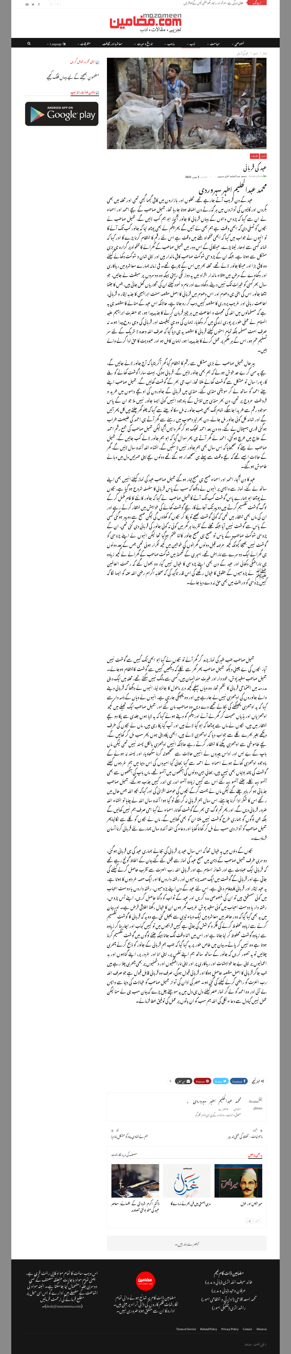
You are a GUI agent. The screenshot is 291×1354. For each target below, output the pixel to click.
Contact (247, 1328)
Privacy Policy (230, 1328)
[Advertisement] (187, 620)
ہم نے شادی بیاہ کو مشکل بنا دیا (129, 1136)
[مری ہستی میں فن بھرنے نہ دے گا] (187, 1181)
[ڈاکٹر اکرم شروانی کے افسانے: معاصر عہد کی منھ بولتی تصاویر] (135, 1181)
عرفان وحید (237, 1290)
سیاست (215, 43)
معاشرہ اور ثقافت (112, 43)
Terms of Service (186, 1328)
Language (56, 43)
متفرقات (85, 43)
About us (261, 1328)
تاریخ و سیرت (144, 43)
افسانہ (254, 156)
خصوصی (239, 43)
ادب (192, 43)
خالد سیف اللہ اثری (237, 1281)
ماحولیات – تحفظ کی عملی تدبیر (245, 1136)
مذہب (171, 43)
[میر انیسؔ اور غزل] (238, 1181)
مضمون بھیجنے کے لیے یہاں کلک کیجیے (73, 76)
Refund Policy (208, 1328)
